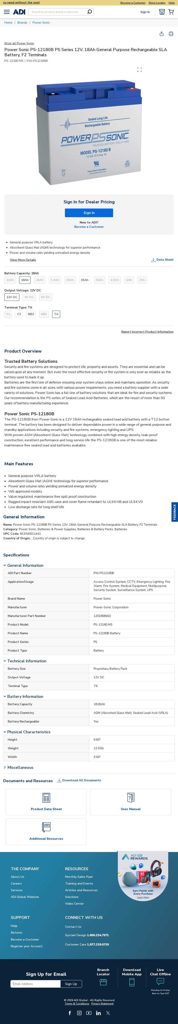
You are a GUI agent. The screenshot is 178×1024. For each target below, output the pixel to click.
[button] (174, 512)
